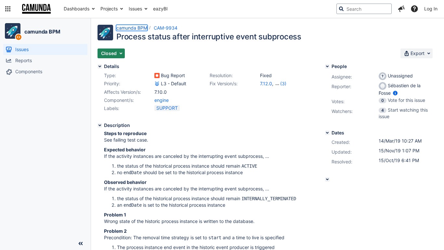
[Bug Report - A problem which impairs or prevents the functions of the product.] (157, 75)
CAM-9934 (165, 28)
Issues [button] (135, 8)
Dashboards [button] (76, 8)
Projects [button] (109, 8)
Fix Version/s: (224, 83)
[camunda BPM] (12, 31)
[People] (327, 66)
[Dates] (327, 133)
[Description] (100, 125)
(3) (283, 83)
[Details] (100, 66)
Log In (430, 8)
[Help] (414, 9)
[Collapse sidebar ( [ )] (80, 243)
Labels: (111, 108)
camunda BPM (42, 31)
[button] (7, 8)
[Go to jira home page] (36, 8)
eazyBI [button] (160, 8)
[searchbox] (364, 9)
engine (161, 100)
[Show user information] (395, 93)
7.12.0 (266, 83)
